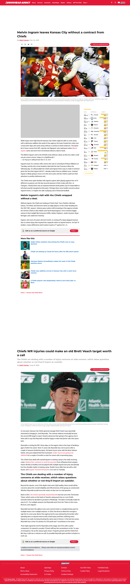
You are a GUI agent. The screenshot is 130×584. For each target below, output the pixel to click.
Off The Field (77, 2)
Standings (55, 2)
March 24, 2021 (46, 160)
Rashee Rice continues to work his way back (41, 462)
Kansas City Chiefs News (34, 292)
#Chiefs (45, 155)
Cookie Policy (85, 571)
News (34, 2)
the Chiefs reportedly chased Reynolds (44, 495)
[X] (115, 2)
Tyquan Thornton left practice (39, 470)
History (69, 2)
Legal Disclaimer (104, 571)
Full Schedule (89, 173)
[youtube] (119, 2)
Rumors (40, 2)
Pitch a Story (24, 571)
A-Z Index (47, 574)
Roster (63, 2)
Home (23, 292)
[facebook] (111, 2)
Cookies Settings (67, 574)
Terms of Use (66, 571)
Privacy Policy (49, 571)
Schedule (47, 2)
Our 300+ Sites (85, 568)
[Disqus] (68, 318)
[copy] (31, 44)
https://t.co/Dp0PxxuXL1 (46, 157)
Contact (64, 568)
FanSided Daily (103, 568)
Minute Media (11, 579)
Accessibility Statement (28, 574)
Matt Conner (24, 40)
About (22, 568)
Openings (47, 568)
